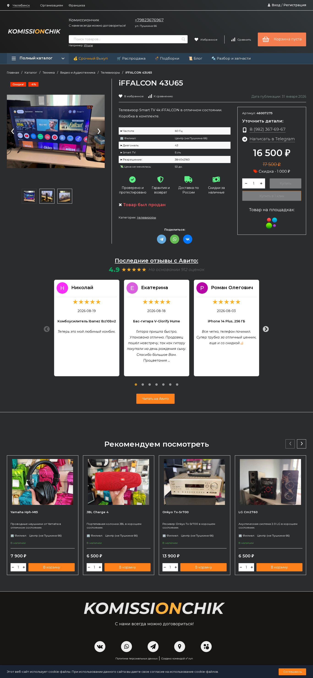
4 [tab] (156, 382)
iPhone (88, 45)
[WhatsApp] (174, 239)
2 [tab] (142, 382)
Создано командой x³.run (177, 658)
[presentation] (12, 131)
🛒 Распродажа (131, 58)
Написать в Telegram (272, 138)
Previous (45, 328)
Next (264, 328)
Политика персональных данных (136, 658)
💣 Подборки (167, 58)
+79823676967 (149, 20)
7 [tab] (177, 382)
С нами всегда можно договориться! (97, 25)
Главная (13, 72)
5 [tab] (163, 382)
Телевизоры (110, 72)
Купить (285, 183)
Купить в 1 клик (271, 196)
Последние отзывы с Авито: (156, 260)
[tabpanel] (86, 328)
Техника (49, 72)
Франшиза (77, 5)
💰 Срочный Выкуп (90, 58)
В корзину (51, 567)
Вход (276, 5)
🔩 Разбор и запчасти (231, 58)
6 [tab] (170, 382)
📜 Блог (195, 58)
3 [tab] (149, 382)
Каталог (31, 72)
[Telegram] (161, 239)
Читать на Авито (155, 399)
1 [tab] (136, 382)
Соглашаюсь (292, 671)
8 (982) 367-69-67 (268, 129)
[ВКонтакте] (187, 239)
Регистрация (294, 5)
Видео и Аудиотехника (77, 72)
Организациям (51, 5)
